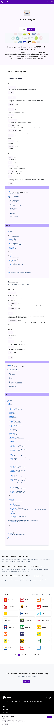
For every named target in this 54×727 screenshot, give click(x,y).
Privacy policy (6, 724)
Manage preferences (34, 717)
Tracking (23, 29)
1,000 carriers (32, 581)
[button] (27, 706)
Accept (49, 717)
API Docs (31, 29)
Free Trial (26, 681)
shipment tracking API (20, 579)
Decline (42, 717)
